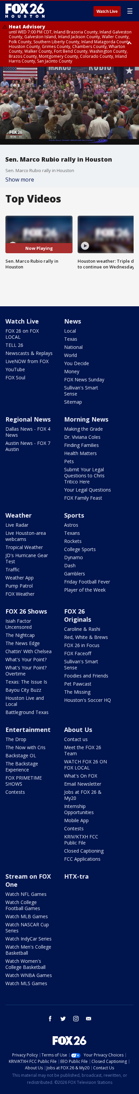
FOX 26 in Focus (82, 645)
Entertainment (28, 730)
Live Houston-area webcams (25, 536)
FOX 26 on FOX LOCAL (22, 334)
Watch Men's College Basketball (28, 950)
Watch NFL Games (26, 894)
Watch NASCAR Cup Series (27, 927)
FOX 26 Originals (77, 615)
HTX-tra (76, 876)
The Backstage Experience (21, 766)
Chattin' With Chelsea (28, 651)
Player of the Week (85, 590)
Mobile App (76, 820)
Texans (72, 533)
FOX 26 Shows (26, 611)
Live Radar (16, 525)
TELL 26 (14, 345)
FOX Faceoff (77, 653)
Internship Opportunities (79, 809)
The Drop (15, 739)
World (70, 355)
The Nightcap (20, 635)
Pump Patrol (19, 585)
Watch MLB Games (26, 916)
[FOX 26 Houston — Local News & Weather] (25, 11)
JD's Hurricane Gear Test (26, 558)
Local (70, 331)
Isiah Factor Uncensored (18, 624)
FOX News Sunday (84, 379)
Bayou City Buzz (23, 690)
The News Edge (22, 643)
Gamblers (74, 573)
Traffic (12, 569)
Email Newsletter (82, 784)
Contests (15, 792)
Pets (69, 461)
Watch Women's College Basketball (25, 964)
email (88, 1018)
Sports (74, 515)
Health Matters (80, 453)
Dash (70, 565)
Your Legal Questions (87, 489)
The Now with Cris (25, 747)
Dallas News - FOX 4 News (27, 432)
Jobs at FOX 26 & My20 (83, 795)
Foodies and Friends (86, 675)
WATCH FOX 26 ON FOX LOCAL (85, 764)
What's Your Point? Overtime (26, 670)
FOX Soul (15, 377)
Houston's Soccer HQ (87, 700)
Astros (71, 525)
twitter (63, 1018)
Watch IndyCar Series (28, 938)
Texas (70, 339)
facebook (50, 1018)
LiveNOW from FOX (27, 361)
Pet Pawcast (77, 684)
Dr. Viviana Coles (82, 437)
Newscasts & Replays (29, 353)
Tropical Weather (24, 547)
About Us (78, 730)
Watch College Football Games (22, 905)
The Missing (77, 692)
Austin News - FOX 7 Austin (27, 446)
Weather (18, 515)
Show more (19, 179)
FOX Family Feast (83, 498)
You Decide (76, 363)
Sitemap (73, 402)
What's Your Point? (26, 659)
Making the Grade (83, 429)
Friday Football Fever (87, 581)
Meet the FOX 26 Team (82, 750)
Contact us (76, 739)
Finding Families (81, 445)
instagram (76, 1018)
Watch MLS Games (26, 983)
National (73, 347)
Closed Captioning (84, 851)
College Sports (80, 549)
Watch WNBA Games (28, 975)
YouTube (15, 369)
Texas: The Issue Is (26, 682)
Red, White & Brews (86, 637)
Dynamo (73, 557)
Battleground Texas (27, 712)
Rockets (73, 541)
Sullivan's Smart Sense (81, 390)
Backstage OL (20, 755)
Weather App (19, 577)
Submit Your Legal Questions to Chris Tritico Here (84, 475)
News (72, 321)
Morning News (86, 419)
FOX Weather (19, 594)
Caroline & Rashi (82, 629)
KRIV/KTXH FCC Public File (81, 839)
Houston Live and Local (24, 701)
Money (71, 371)
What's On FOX (80, 775)
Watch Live (107, 11)
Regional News (28, 419)
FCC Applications (82, 859)
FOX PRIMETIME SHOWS (23, 781)
